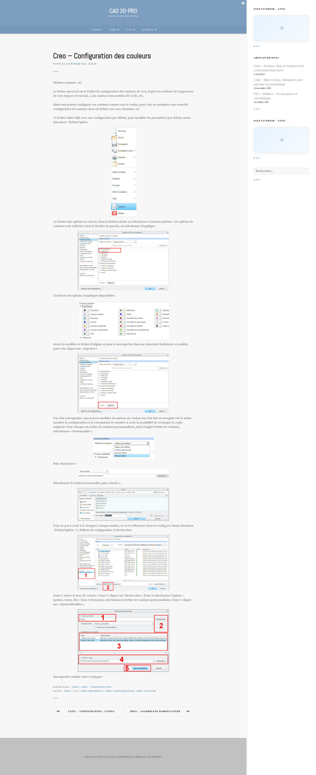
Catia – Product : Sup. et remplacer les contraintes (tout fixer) (279, 68)
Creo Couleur (146, 691)
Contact (96, 29)
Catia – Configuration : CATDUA (91, 711)
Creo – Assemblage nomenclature (155, 711)
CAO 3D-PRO (123, 10)
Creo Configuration (119, 691)
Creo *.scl (71, 691)
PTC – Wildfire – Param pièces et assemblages (275, 96)
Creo (129, 29)
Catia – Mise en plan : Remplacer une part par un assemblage (278, 82)
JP (95, 64)
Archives (147, 29)
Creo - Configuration (96, 687)
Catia (112, 29)
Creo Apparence (91, 691)
